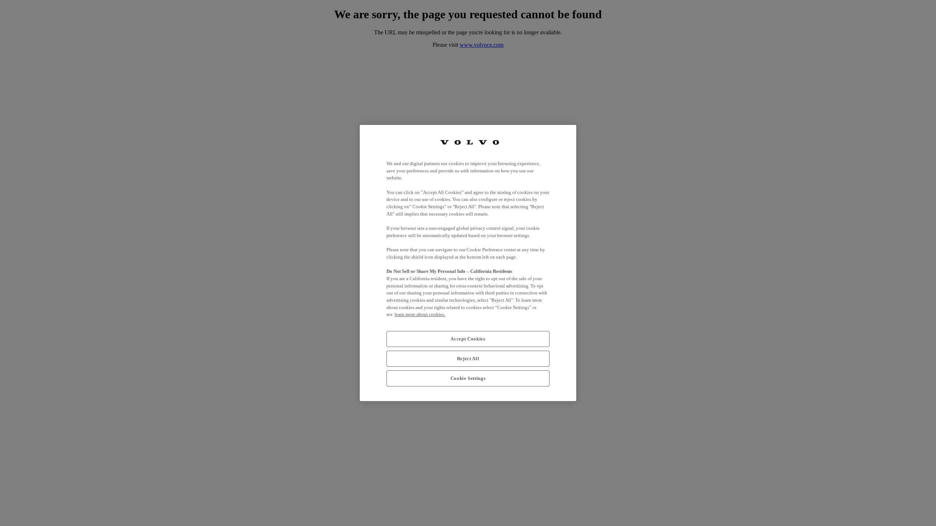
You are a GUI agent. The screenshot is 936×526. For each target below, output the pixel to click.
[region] (468, 263)
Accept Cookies (467, 339)
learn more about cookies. (420, 314)
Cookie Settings (468, 378)
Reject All (468, 358)
